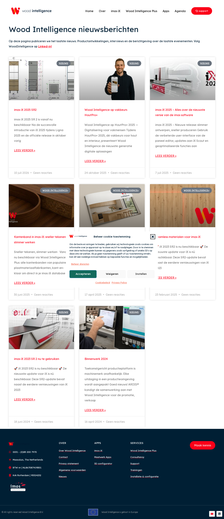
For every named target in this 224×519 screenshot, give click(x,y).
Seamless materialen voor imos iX (178, 237)
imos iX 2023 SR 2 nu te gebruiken (36, 359)
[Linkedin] (219, 514)
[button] (153, 236)
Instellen (141, 274)
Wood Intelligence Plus (141, 11)
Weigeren (112, 274)
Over (102, 11)
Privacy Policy (119, 282)
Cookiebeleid (102, 282)
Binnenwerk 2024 (96, 359)
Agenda (180, 11)
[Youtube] (212, 514)
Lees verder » (24, 150)
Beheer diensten (80, 264)
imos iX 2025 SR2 (25, 110)
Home (89, 11)
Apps (166, 11)
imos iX (115, 11)
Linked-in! (45, 46)
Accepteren (83, 274)
